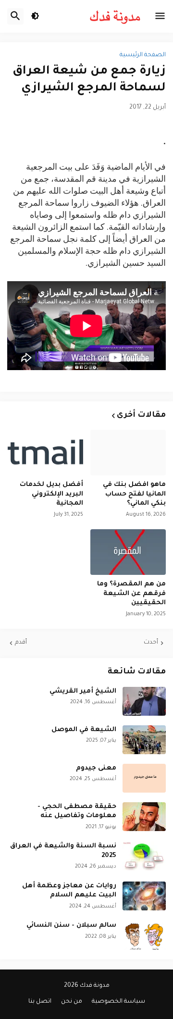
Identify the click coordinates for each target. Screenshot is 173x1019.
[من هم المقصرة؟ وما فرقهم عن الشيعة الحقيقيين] (128, 552)
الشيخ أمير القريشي (82, 691)
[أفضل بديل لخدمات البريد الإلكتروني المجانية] (45, 452)
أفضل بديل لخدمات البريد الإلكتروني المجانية (51, 494)
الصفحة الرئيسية (143, 55)
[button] (160, 16)
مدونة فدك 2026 (87, 985)
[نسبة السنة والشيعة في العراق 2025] (144, 856)
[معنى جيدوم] (144, 778)
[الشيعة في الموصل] (144, 739)
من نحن (71, 1001)
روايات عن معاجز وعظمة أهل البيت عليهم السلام (69, 890)
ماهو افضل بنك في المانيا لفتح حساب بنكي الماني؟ (134, 494)
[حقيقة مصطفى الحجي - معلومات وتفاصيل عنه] (144, 816)
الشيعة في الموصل (83, 729)
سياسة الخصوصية (118, 1001)
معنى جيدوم (96, 768)
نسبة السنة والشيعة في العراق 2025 (63, 851)
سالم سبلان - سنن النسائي (71, 925)
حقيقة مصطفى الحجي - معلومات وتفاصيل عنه (76, 811)
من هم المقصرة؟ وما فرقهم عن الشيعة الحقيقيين (131, 594)
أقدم (21, 642)
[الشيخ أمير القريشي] (144, 701)
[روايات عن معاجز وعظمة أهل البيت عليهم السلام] (144, 896)
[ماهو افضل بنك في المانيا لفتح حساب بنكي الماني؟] (128, 452)
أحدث (151, 642)
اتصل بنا (39, 1001)
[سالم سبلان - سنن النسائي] (144, 935)
